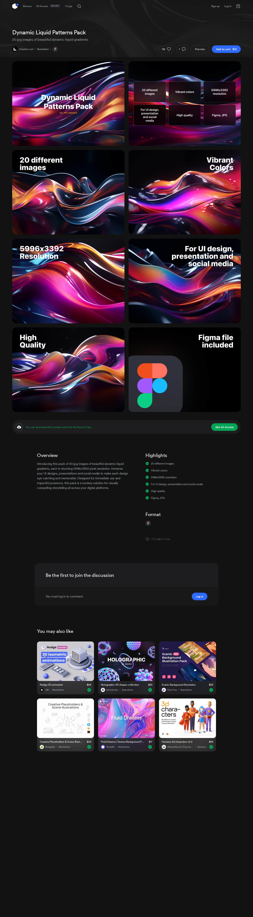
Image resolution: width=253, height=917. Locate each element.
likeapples (50, 747)
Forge (68, 6)
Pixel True (172, 690)
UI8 (47, 690)
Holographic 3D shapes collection (120, 684)
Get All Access (224, 427)
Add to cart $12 (226, 49)
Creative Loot (26, 49)
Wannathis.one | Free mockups (180, 747)
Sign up (215, 6)
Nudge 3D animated (51, 684)
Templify (110, 747)
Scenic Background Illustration (179, 684)
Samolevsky (112, 690)
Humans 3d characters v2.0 (177, 741)
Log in (227, 6)
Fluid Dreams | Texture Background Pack (123, 741)
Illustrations (43, 49)
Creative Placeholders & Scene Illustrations (61, 741)
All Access (47, 6)
